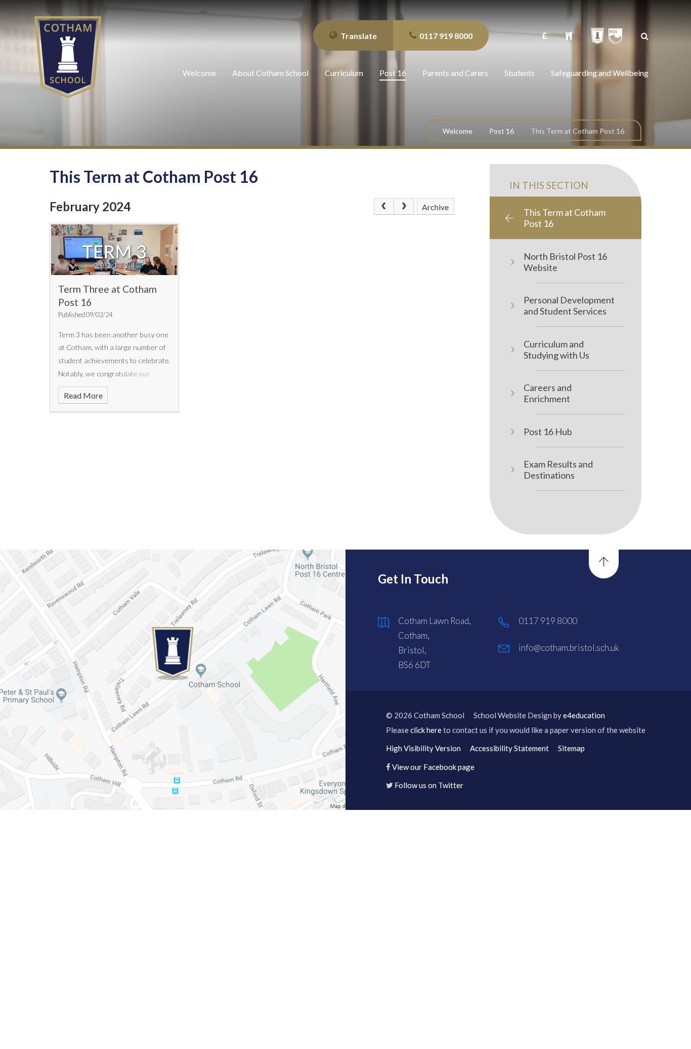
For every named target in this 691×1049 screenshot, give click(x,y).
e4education (584, 715)
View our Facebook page (433, 766)
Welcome (457, 131)
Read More (83, 395)
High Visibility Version (423, 748)
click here (426, 729)
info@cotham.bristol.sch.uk (569, 647)
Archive (435, 207)
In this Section (548, 185)
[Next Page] (404, 206)
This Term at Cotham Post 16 (577, 131)
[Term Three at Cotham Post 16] (114, 249)
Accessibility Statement (509, 748)
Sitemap (571, 748)
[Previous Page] (384, 206)
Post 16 (501, 131)
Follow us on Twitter (429, 785)
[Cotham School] (67, 57)
